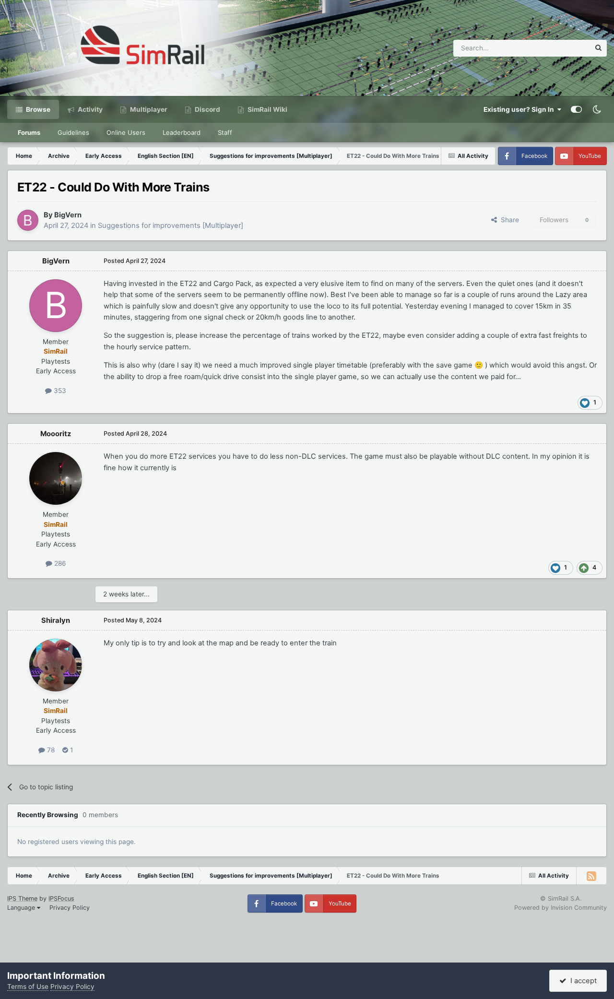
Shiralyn (55, 620)
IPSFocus (61, 898)
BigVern (68, 215)
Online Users (125, 132)
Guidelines (73, 132)
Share (508, 220)
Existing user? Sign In (520, 109)
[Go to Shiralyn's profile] (55, 665)
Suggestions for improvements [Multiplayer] (170, 225)
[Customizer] (576, 109)
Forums (29, 132)
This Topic (562, 47)
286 (59, 563)
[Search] (598, 48)
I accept (582, 980)
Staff (225, 132)
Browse (37, 109)
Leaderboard (182, 132)
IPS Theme (22, 898)
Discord (206, 109)
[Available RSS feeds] (591, 876)
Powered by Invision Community (560, 907)
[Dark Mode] (597, 109)
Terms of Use (27, 986)
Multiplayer (148, 109)
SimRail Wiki (266, 109)
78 (50, 750)
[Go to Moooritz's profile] (55, 478)
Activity (89, 109)
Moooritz (55, 433)
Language (22, 907)
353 (59, 390)
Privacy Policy (69, 907)
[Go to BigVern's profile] (27, 220)
